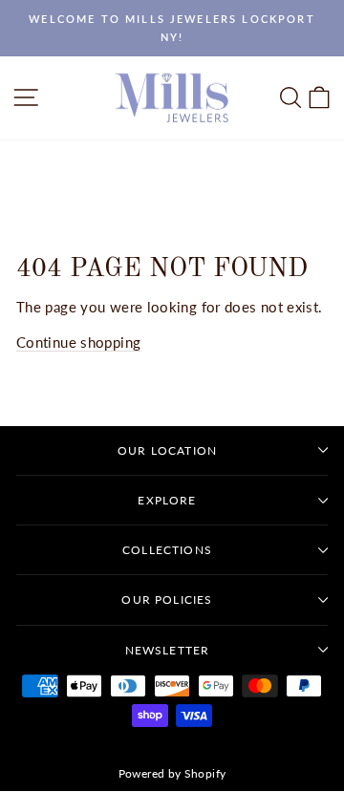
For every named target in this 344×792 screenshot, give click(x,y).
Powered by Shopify (172, 773)
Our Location (167, 450)
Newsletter (167, 650)
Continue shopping (78, 342)
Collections (167, 550)
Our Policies (166, 599)
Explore (167, 500)
